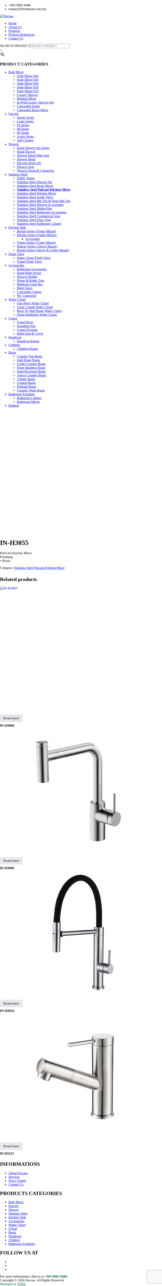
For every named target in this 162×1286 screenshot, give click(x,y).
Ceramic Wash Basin (31, 390)
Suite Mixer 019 (27, 91)
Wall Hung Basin (28, 360)
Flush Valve (16, 254)
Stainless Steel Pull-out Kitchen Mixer (43, 189)
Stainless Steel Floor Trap (34, 220)
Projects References (21, 34)
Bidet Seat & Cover (30, 333)
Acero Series (25, 136)
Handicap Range (28, 341)
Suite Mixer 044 (27, 76)
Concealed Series (28, 106)
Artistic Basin (26, 379)
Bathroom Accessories (32, 269)
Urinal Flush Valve (29, 261)
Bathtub (13, 405)
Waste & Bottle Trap (30, 280)
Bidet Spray (25, 288)
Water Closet (17, 299)
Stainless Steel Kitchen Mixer (36, 193)
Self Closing (25, 140)
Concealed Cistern (29, 292)
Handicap (14, 337)
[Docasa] (6, 16)
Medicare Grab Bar (30, 284)
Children (14, 345)
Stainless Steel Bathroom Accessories (41, 212)
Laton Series (25, 121)
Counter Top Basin (29, 356)
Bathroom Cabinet (29, 398)
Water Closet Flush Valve (34, 258)
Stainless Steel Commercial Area (38, 216)
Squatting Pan (26, 326)
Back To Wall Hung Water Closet (39, 311)
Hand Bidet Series (29, 273)
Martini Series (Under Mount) (37, 235)
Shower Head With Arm (33, 155)
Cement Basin (26, 383)
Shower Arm (25, 167)
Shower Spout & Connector (35, 170)
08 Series (23, 129)
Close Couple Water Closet (35, 307)
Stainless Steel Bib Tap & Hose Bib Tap (43, 201)
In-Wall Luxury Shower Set (35, 102)
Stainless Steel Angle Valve (35, 197)
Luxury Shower (27, 95)
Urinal (12, 318)
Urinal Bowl (25, 322)
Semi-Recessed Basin (31, 371)
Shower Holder (27, 277)
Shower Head (26, 159)
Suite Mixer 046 (27, 83)
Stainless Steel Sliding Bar (34, 208)
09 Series (23, 133)
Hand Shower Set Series (33, 148)
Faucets (13, 114)
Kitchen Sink (17, 227)
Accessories (16, 265)
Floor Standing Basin (31, 367)
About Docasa (18, 1173)
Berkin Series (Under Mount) (36, 231)
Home (12, 23)
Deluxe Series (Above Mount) (37, 246)
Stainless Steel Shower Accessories (40, 205)
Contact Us (15, 38)
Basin (12, 352)
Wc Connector (26, 295)
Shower (13, 144)
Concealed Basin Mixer (32, 110)
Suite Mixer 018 (27, 87)
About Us (15, 27)
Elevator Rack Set (29, 163)
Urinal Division (27, 330)
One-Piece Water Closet (33, 303)
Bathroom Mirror (28, 402)
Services (14, 1177)
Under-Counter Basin (31, 364)
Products (14, 31)
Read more (11, 718)
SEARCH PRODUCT (15, 46)
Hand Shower (26, 151)
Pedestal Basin (26, 386)
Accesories (32, 239)
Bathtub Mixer (26, 98)
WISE (22, 1284)
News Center (17, 1180)
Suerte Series (25, 117)
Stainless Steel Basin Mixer (35, 186)
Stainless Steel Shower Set (34, 182)
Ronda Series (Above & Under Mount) (43, 250)
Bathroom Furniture (21, 394)
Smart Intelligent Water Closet (37, 314)
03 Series (23, 125)
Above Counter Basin (31, 375)
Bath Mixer (16, 72)
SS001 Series (26, 178)
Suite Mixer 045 (27, 79)
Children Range (27, 348)
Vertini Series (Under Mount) (36, 242)
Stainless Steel (17, 174)
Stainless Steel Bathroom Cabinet (39, 223)
